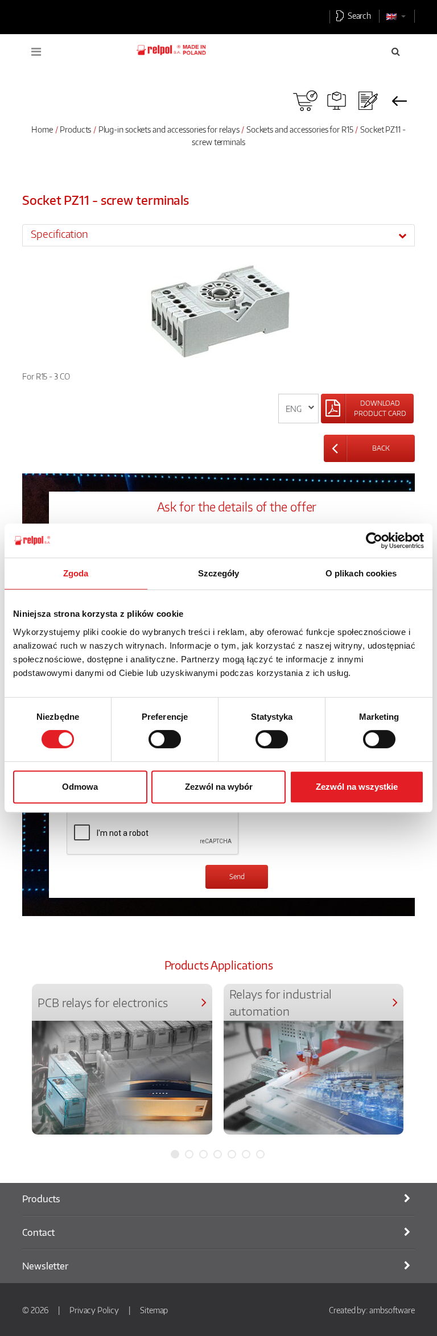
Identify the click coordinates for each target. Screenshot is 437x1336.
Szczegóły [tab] (219, 573)
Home (42, 129)
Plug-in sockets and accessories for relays (169, 129)
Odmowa (80, 786)
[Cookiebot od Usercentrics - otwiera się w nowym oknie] (374, 540)
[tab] (218, 235)
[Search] (395, 51)
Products (75, 129)
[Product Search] (336, 100)
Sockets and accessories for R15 (299, 129)
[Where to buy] (305, 100)
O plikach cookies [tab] (361, 573)
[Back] (399, 100)
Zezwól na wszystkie (357, 786)
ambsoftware (392, 1310)
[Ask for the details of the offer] (368, 100)
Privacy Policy (94, 1310)
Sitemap (154, 1310)
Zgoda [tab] (76, 573)
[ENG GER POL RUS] (298, 408)
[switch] (165, 739)
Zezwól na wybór (219, 786)
